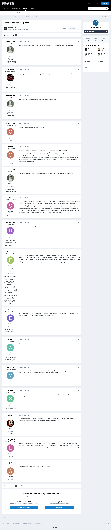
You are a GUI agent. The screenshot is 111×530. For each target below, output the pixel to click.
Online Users (26, 12)
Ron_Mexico (91, 53)
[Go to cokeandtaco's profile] (10, 131)
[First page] (4, 35)
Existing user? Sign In (93, 3)
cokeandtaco (10, 123)
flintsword (10, 252)
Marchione (10, 69)
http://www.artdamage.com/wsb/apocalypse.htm (46, 420)
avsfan (10, 415)
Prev (8, 35)
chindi (10, 147)
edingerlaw (10, 310)
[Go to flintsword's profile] (10, 260)
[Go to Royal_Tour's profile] (5, 28)
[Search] (107, 8)
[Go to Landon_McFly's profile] (10, 448)
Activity (32, 8)
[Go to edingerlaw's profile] (10, 318)
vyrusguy (10, 367)
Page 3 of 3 (22, 35)
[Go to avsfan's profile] (10, 423)
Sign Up (105, 3)
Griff (10, 463)
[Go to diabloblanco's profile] (10, 230)
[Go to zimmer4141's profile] (10, 49)
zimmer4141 (10, 41)
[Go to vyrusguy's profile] (10, 375)
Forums (5, 12)
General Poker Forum (23, 29)
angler (10, 339)
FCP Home (6, 8)
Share (64, 28)
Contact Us (55, 527)
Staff (18, 12)
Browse (25, 8)
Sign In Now (59, 507)
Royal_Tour (13, 27)
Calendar (12, 12)
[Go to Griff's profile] (10, 471)
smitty (10, 390)
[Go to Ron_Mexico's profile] (86, 54)
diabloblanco (10, 222)
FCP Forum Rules (89, 31)
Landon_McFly (10, 440)
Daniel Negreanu (16, 8)
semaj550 (10, 198)
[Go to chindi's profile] (10, 155)
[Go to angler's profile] (10, 347)
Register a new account (24, 507)
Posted (24, 41)
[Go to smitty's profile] (10, 398)
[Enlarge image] (33, 161)
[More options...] (78, 42)
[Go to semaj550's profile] (10, 206)
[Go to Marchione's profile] (10, 77)
